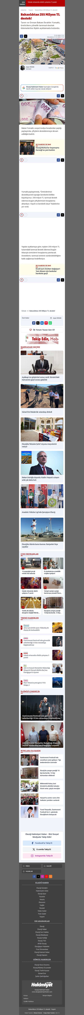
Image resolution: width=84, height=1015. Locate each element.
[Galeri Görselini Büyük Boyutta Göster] (42, 112)
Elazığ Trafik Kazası (42, 971)
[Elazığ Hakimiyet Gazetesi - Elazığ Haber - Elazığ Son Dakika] (42, 985)
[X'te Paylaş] (25, 36)
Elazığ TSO (42, 941)
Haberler (23, 10)
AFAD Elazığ (42, 944)
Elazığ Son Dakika (42, 932)
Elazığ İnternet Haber (42, 952)
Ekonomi (42, 902)
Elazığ (42, 926)
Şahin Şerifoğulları (42, 976)
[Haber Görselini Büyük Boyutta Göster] (42, 52)
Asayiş (42, 899)
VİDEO (28, 866)
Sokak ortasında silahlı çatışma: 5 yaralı (41, 2)
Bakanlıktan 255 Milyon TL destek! (46, 10)
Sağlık (42, 905)
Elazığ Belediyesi (42, 935)
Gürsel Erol (42, 973)
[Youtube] (46, 876)
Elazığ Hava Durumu (42, 965)
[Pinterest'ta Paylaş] (46, 323)
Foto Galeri (42, 914)
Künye (26, 995)
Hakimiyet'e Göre (42, 891)
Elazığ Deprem (42, 955)
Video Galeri (42, 911)
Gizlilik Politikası (29, 1001)
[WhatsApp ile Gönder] (50, 323)
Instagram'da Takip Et (44, 856)
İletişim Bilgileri (47, 995)
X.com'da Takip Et (43, 849)
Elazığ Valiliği (42, 938)
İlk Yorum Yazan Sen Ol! (44, 330)
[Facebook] (34, 876)
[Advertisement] (42, 78)
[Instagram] (42, 876)
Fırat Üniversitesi (42, 949)
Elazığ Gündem (42, 888)
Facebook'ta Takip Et (43, 843)
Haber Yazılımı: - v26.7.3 (42, 1013)
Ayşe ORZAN (30, 68)
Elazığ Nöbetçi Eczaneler (42, 968)
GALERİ (49, 866)
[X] (38, 876)
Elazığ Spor (42, 894)
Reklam (26, 998)
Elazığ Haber (42, 929)
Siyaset (42, 908)
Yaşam (30, 10)
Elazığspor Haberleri (42, 946)
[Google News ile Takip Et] (59, 67)
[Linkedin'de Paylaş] (42, 323)
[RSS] (50, 876)
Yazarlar (42, 897)
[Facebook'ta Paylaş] (21, 36)
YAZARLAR (29, 871)
